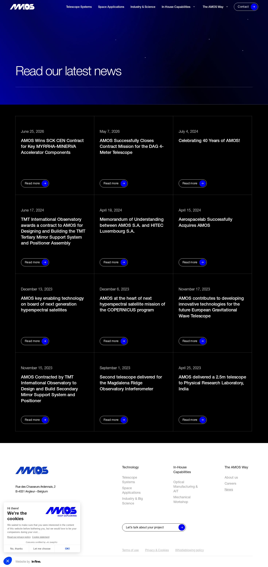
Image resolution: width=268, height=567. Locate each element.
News (206, 28)
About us (209, 16)
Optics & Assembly (174, 22)
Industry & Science (143, 7)
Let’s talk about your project (145, 527)
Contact (243, 6)
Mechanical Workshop (177, 16)
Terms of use (130, 550)
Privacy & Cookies (157, 550)
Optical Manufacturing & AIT (185, 486)
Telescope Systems (79, 7)
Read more (32, 183)
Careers (208, 22)
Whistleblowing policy (189, 550)
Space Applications (111, 7)
